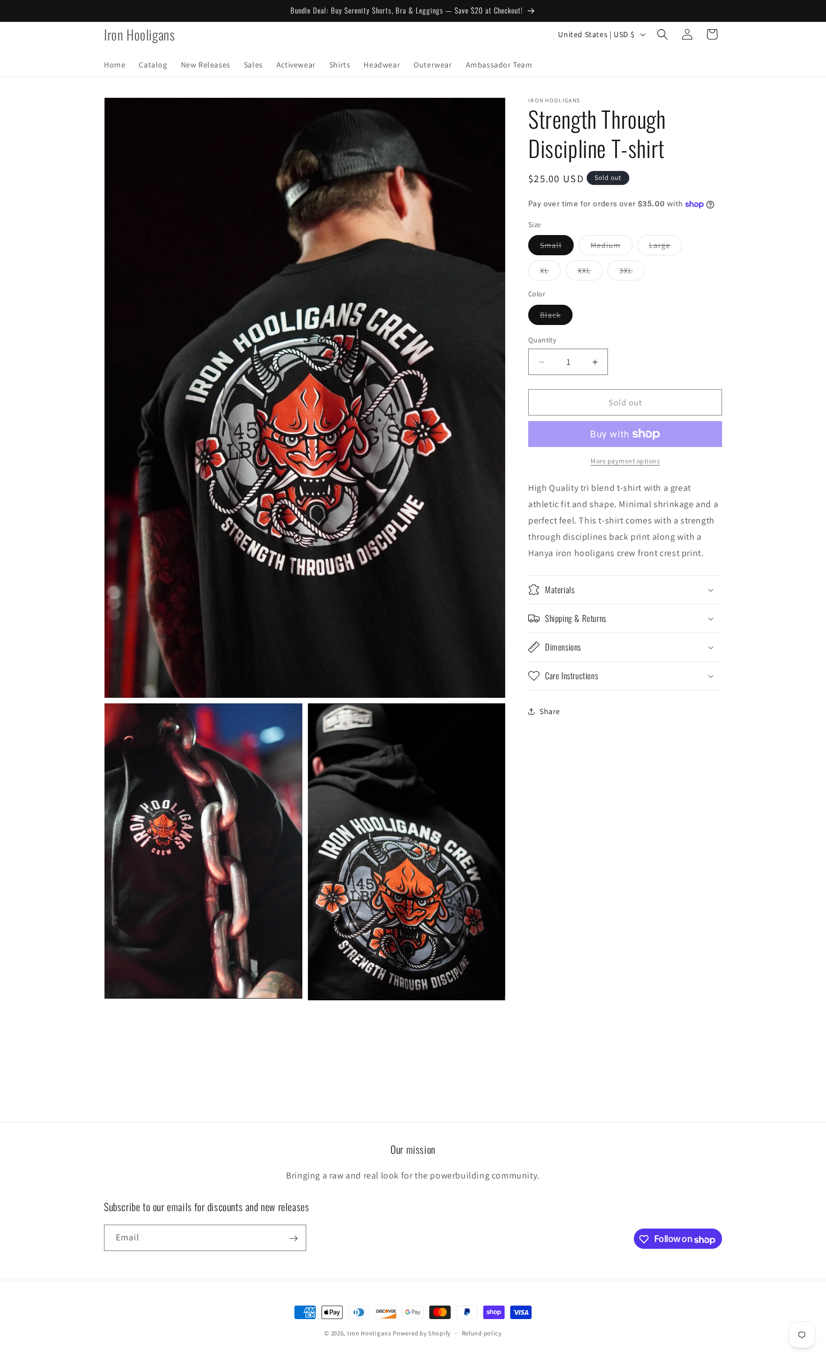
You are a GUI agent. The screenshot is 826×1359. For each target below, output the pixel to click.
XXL (590, 273)
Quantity (542, 340)
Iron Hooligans (370, 1333)
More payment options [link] (625, 461)
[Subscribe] (293, 1238)
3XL (632, 273)
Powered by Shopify (422, 1333)
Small (557, 247)
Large (665, 247)
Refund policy (482, 1333)
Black (556, 317)
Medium (612, 247)
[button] (662, 34)
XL (550, 273)
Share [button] (549, 711)
